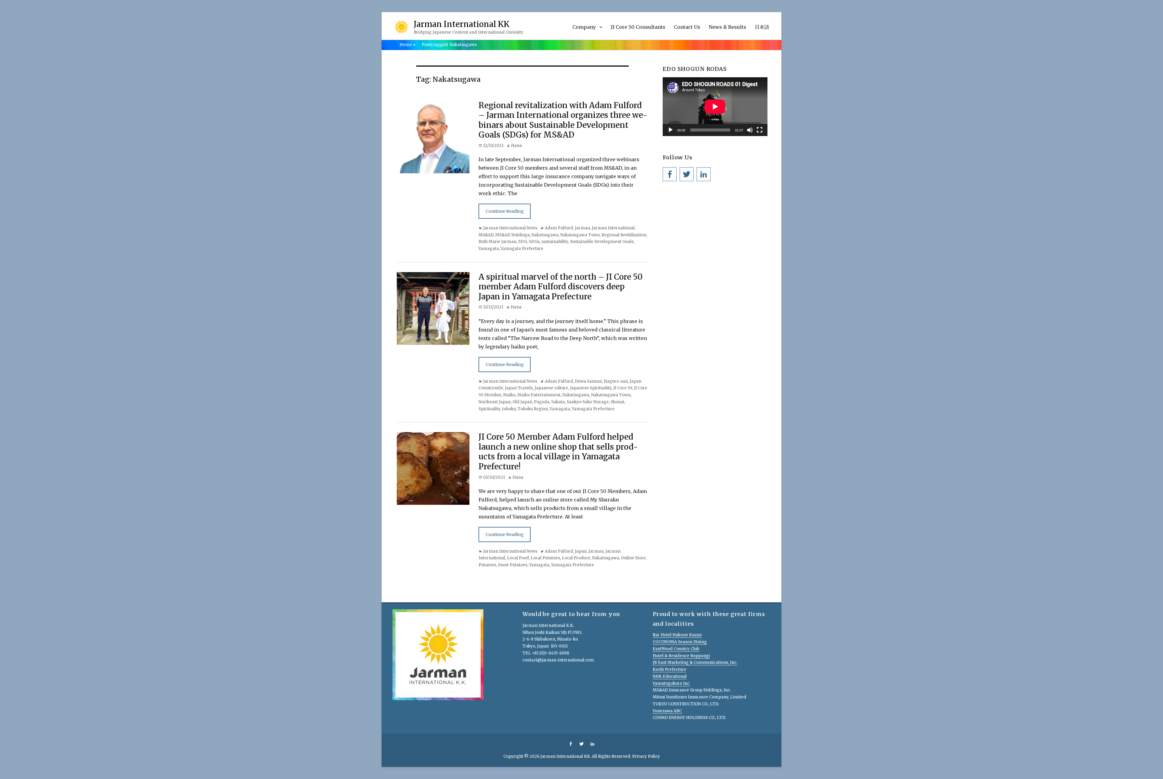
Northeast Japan (495, 401)
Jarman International (613, 228)
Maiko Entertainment (539, 395)
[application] (715, 106)
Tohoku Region (533, 408)
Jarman (582, 228)
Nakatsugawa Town (580, 235)
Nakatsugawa (545, 235)
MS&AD (486, 235)
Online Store (633, 558)
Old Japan (522, 401)
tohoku (509, 408)
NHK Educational (670, 676)
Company (584, 27)
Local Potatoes (545, 558)
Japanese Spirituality (590, 388)
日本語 (762, 27)
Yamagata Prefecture (522, 248)
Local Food (518, 558)
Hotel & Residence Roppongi (681, 655)
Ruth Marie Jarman (497, 241)
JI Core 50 (622, 388)
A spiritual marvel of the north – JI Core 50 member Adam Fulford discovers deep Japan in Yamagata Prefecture (561, 286)
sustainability (555, 241)
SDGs (534, 241)
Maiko (509, 395)
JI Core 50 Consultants (638, 27)
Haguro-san (616, 381)
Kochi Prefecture (669, 669)
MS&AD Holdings (512, 235)
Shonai (617, 401)
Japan (581, 551)
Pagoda (541, 401)
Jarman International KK (461, 24)
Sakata (558, 401)
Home (407, 44)
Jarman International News (510, 228)
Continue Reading (504, 211)
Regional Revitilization (623, 235)
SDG (522, 241)
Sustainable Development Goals (602, 241)
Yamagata (489, 248)
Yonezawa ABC (667, 711)
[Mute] (750, 130)
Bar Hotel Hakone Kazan (677, 635)
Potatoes (487, 565)
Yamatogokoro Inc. (671, 683)
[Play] (671, 130)
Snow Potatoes (512, 565)
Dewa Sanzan (588, 381)
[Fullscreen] (760, 130)
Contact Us (687, 27)
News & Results (727, 27)
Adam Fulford (559, 228)
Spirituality (489, 408)
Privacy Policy (646, 756)
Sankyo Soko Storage (588, 401)
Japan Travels (519, 388)
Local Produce (576, 558)
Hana (516, 145)
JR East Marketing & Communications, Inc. (695, 662)
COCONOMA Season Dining (680, 641)
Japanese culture (551, 388)
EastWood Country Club (676, 648)
